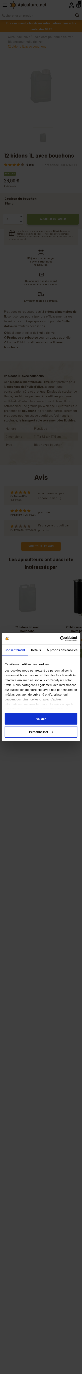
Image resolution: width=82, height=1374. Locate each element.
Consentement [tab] (15, 649)
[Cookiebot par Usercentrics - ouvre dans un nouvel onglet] (60, 638)
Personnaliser (38, 732)
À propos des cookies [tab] (62, 649)
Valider (41, 718)
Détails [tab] (36, 649)
